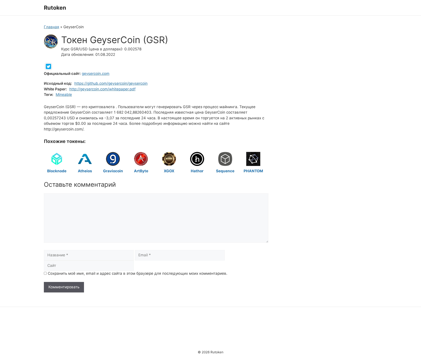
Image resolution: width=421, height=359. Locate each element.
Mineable (64, 94)
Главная (51, 27)
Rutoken (55, 7)
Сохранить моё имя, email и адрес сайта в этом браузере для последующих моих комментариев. (137, 273)
